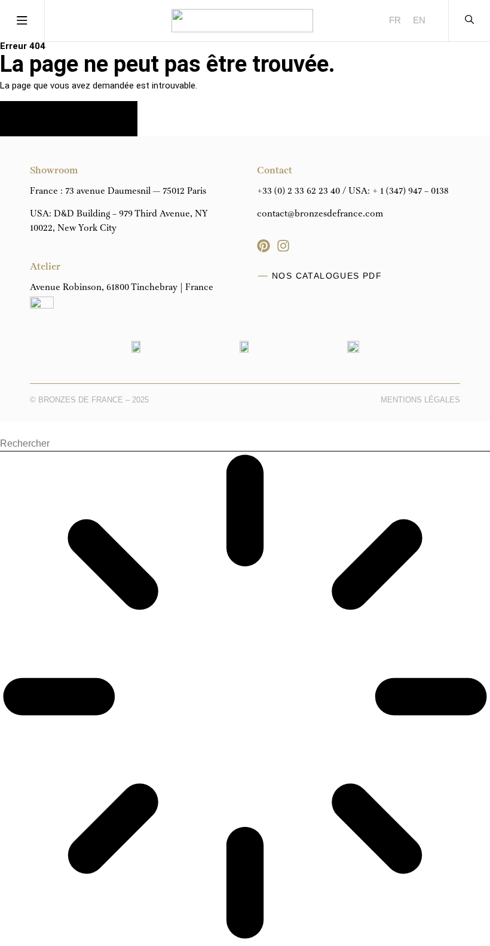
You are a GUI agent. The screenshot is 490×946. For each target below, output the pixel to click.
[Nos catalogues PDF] (263, 276)
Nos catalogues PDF (327, 275)
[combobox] (245, 444)
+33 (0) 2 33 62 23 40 (298, 191)
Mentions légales (420, 399)
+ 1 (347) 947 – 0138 (410, 191)
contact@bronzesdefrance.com (320, 214)
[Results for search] (245, 698)
